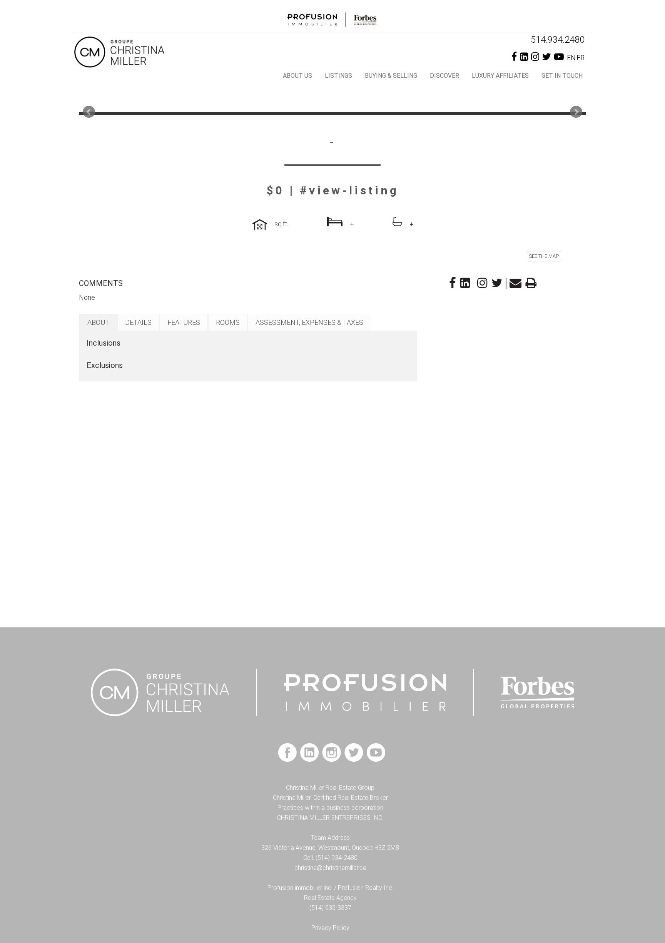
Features (183, 322)
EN (571, 58)
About (98, 322)
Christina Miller (142, 51)
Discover (444, 75)
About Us (297, 75)
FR (580, 58)
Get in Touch (562, 75)
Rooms (228, 322)
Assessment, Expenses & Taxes (309, 322)
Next (576, 112)
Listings (338, 75)
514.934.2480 (558, 39)
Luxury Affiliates (500, 75)
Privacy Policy (330, 927)
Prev (89, 112)
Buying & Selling (391, 75)
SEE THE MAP (544, 256)
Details (138, 322)
